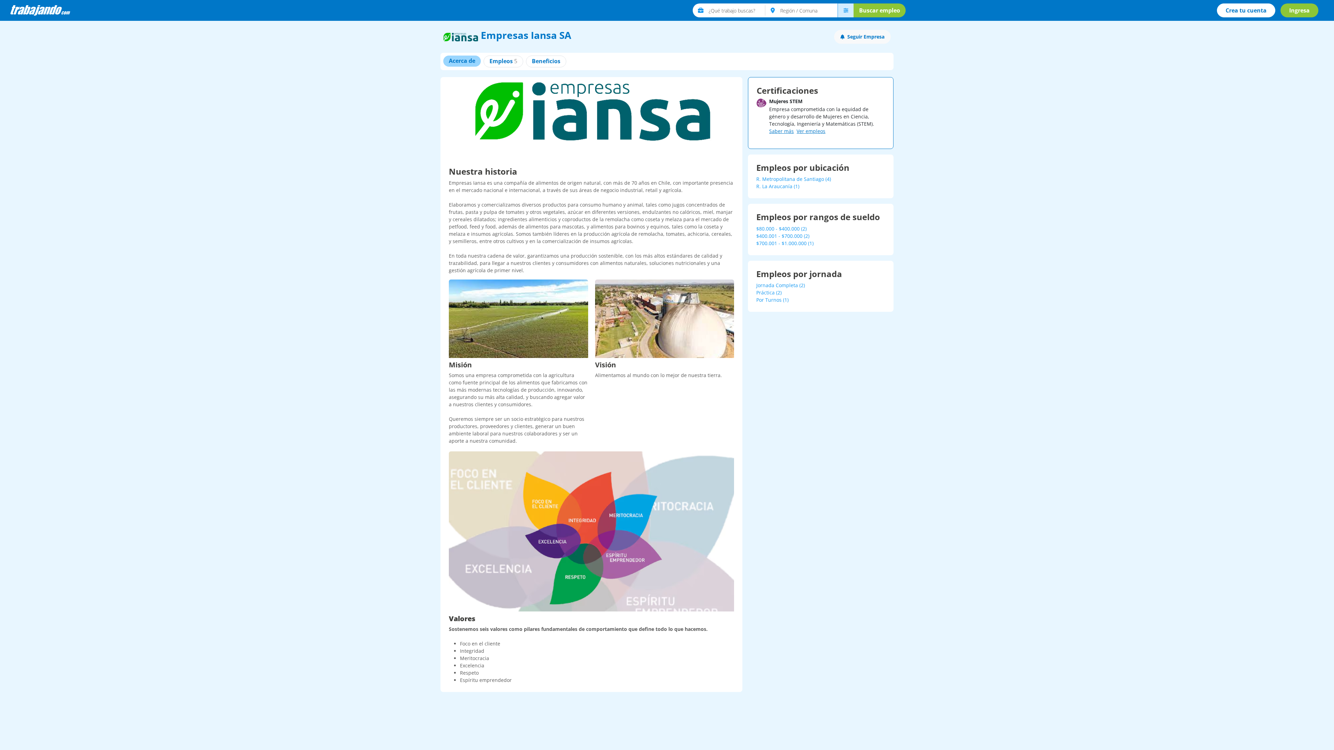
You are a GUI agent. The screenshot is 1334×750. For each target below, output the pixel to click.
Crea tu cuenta (1246, 10)
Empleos (503, 61)
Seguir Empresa (865, 36)
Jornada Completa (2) (780, 285)
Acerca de (462, 61)
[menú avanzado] (846, 10)
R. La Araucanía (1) (777, 186)
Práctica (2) (769, 292)
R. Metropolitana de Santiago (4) (793, 179)
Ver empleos (811, 131)
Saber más (781, 131)
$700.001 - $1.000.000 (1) (785, 243)
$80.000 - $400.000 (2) (781, 228)
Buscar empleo (879, 10)
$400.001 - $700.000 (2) (782, 236)
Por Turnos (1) (772, 300)
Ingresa (1299, 10)
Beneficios (546, 61)
